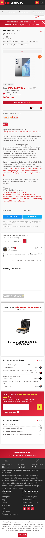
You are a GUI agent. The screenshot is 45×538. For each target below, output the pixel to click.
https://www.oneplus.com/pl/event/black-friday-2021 (22, 132)
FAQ (3, 508)
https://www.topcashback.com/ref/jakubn (23, 169)
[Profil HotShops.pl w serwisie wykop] (28, 508)
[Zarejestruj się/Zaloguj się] (42, 2)
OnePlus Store (23, 45)
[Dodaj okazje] (37, 2)
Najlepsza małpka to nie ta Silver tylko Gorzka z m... (20, 370)
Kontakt (5, 503)
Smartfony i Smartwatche (29, 41)
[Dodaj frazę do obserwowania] (39, 407)
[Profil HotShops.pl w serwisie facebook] (24, 508)
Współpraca (6, 497)
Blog (3, 500)
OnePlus (6, 41)
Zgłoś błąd (6, 511)
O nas (4, 494)
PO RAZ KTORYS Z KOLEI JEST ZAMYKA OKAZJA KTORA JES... (21, 383)
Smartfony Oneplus (9, 45)
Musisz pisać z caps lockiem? (12, 376)
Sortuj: (6, 241)
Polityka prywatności (30, 503)
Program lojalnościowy (10, 514)
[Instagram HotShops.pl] (32, 508)
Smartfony (14, 41)
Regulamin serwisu (29, 494)
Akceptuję (22, 535)
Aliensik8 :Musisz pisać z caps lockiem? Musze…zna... (20, 365)
